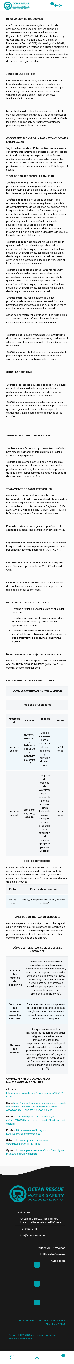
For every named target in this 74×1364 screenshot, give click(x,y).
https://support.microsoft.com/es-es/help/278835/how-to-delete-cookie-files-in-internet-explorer (36, 1120)
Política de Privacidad (50, 1248)
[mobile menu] (69, 5)
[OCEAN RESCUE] (16, 5)
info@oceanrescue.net (32, 1235)
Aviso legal (58, 1261)
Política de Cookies (52, 1254)
